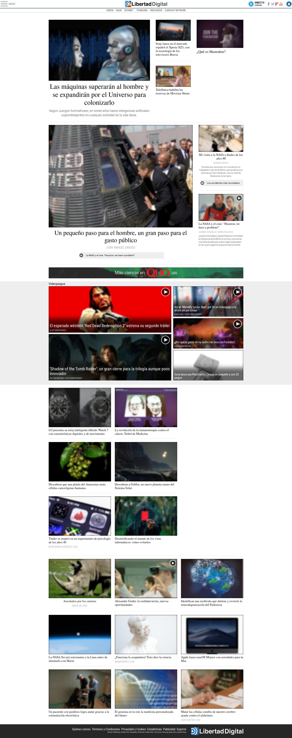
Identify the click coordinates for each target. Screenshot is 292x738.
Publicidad (169, 729)
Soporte (181, 729)
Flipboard (277, 4)
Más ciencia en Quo (146, 272)
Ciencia (109, 10)
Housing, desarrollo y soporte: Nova (174, 732)
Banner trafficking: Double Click (118, 732)
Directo (259, 4)
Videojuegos (156, 10)
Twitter (273, 4)
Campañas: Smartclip (137, 732)
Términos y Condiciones (106, 729)
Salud (119, 10)
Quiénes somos (81, 729)
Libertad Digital (146, 4)
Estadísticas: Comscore (153, 732)
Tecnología (141, 10)
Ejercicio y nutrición (175, 10)
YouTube (281, 4)
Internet (129, 10)
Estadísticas (154, 729)
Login (289, 4)
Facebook (268, 4)
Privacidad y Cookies (133, 729)
